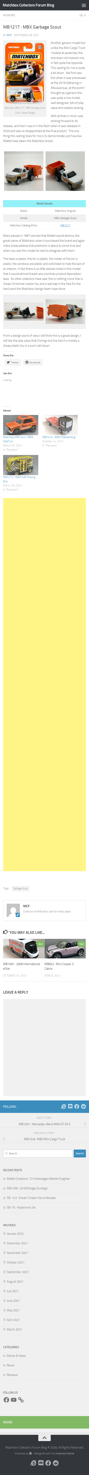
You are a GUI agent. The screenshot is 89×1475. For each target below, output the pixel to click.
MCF (9, 35)
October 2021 (15, 1262)
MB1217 (65, 225)
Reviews (9, 15)
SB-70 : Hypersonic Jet (21, 1207)
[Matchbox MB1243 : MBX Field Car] (20, 425)
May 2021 (13, 1310)
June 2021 (13, 1301)
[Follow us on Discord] (70, 1106)
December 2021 (17, 1243)
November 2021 (17, 1253)
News (10, 1365)
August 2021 (15, 1281)
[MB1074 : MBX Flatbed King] (60, 425)
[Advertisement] (44, 684)
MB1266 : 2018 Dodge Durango (27, 1188)
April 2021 (13, 1320)
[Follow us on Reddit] (83, 1106)
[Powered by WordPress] (30, 1453)
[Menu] (84, 5)
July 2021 (13, 1291)
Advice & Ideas (16, 1356)
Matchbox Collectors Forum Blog (28, 5)
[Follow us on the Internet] (63, 1106)
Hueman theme (65, 1453)
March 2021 (14, 1329)
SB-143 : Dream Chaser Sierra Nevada (31, 1198)
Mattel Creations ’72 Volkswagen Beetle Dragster (38, 1179)
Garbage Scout (20, 888)
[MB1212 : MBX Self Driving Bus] (20, 465)
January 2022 (15, 1234)
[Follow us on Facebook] (76, 1106)
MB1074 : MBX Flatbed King (58, 437)
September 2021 (18, 1272)
